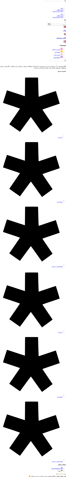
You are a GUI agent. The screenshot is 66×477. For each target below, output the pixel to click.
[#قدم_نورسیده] (65, 34)
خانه (62, 8)
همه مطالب (60, 10)
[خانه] (65, 27)
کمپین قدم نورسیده (58, 11)
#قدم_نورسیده (61, 38)
